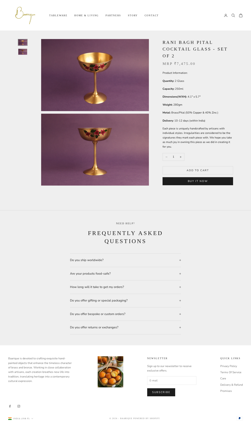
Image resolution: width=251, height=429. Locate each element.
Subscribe (161, 392)
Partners (113, 15)
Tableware (58, 15)
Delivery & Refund (231, 385)
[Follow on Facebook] (10, 406)
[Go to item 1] (22, 42)
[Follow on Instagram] (18, 406)
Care (223, 378)
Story (133, 15)
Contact (152, 15)
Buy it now (198, 181)
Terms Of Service (230, 372)
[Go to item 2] (22, 51)
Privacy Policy (228, 366)
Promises (226, 391)
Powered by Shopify (146, 418)
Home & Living (86, 15)
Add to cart (198, 170)
